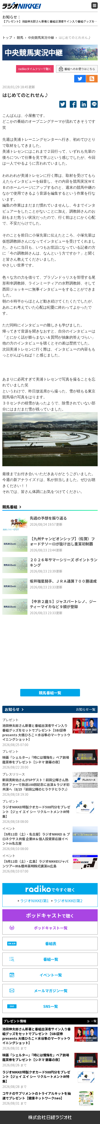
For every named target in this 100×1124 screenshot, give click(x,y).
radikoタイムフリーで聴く (34, 69)
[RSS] (92, 78)
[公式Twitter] (80, 78)
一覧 (94, 1021)
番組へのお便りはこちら (79, 69)
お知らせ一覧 (85, 709)
